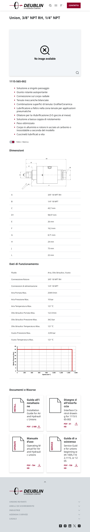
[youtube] (79, 525)
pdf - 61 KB (67, 425)
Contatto (74, 5)
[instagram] (65, 525)
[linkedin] (69, 525)
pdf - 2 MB (32, 426)
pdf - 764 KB (31, 466)
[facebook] (60, 525)
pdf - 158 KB (68, 466)
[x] (74, 525)
